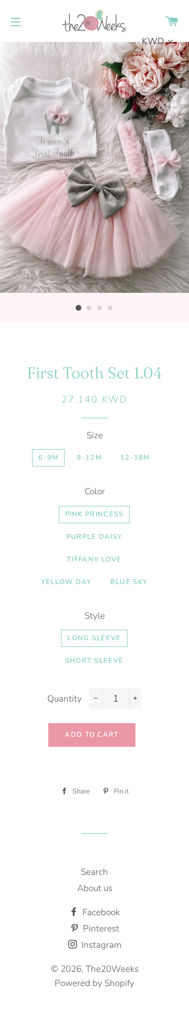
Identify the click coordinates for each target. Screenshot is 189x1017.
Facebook (100, 912)
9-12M (89, 457)
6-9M (48, 457)
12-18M (135, 457)
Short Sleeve (94, 660)
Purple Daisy (94, 537)
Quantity (64, 699)
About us (94, 888)
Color (95, 491)
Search (94, 872)
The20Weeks (112, 969)
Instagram (100, 945)
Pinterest (100, 929)
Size (95, 435)
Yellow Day (66, 582)
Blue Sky (129, 582)
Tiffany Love (94, 559)
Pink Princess (94, 514)
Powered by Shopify (94, 983)
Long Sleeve (94, 638)
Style (95, 616)
